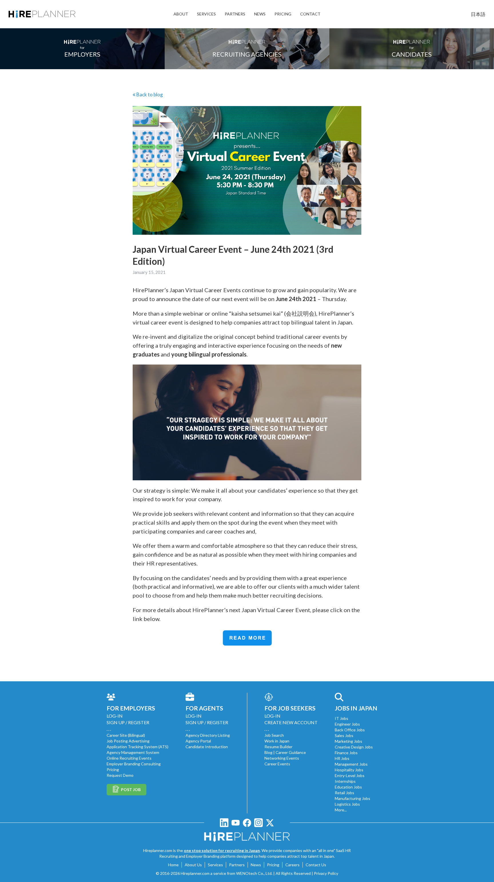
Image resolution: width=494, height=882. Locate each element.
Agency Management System (133, 752)
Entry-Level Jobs (349, 775)
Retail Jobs (344, 792)
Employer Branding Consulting (134, 763)
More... (341, 809)
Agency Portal (198, 740)
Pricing (113, 769)
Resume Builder (278, 746)
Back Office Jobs (350, 729)
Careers (292, 864)
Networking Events (281, 758)
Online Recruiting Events (129, 758)
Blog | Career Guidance (285, 752)
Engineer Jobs (347, 724)
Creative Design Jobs (354, 746)
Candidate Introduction (207, 746)
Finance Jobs (346, 752)
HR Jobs (342, 758)
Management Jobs (351, 764)
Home (173, 864)
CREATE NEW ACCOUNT (291, 722)
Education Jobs (348, 787)
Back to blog (155, 94)
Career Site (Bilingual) (126, 735)
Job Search (274, 735)
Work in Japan (276, 740)
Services (215, 864)
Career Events (277, 763)
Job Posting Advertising (128, 740)
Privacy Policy (326, 873)
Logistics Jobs (347, 804)
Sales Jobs (344, 735)
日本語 (478, 14)
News (256, 864)
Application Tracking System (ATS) (137, 746)
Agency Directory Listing (208, 735)
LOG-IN (115, 715)
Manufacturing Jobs (352, 798)
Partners (237, 864)
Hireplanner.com (195, 873)
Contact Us (316, 864)
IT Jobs (341, 718)
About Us (193, 864)
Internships (345, 781)
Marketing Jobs (348, 741)
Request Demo (120, 775)
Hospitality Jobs (349, 769)
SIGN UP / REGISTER (128, 722)
